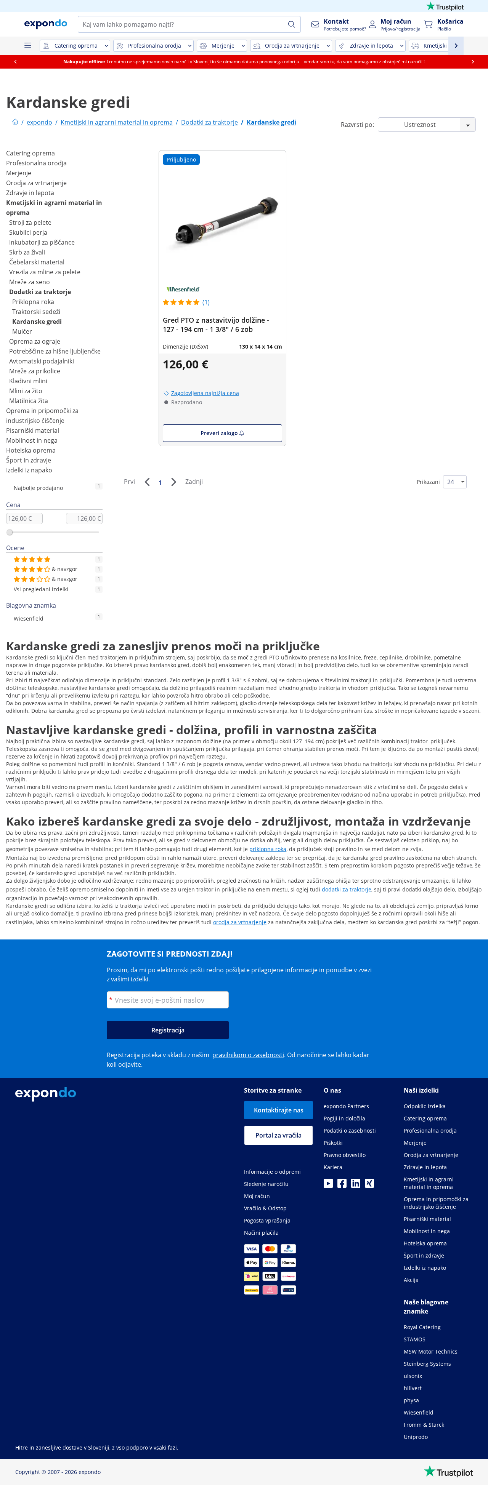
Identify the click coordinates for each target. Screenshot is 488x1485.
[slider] (9, 532)
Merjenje (18, 173)
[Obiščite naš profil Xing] (369, 1185)
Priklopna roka (33, 302)
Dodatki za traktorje (40, 292)
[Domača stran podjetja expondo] (15, 122)
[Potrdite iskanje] (292, 24)
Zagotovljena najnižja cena (205, 393)
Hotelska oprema (31, 450)
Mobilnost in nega (32, 440)
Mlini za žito (25, 391)
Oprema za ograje (34, 341)
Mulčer (22, 331)
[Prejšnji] (147, 482)
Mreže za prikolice (34, 371)
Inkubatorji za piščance (42, 242)
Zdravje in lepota (30, 193)
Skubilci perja (28, 232)
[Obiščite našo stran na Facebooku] (342, 1185)
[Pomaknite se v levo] (15, 62)
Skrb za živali (27, 252)
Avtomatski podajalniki (41, 361)
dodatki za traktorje (346, 889)
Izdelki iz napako (29, 470)
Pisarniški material (32, 430)
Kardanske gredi (37, 321)
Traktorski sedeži (36, 311)
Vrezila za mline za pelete (44, 272)
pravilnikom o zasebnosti (248, 1055)
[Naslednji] (173, 482)
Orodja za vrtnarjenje (36, 183)
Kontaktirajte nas (278, 1110)
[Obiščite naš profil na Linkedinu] (355, 1185)
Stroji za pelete (30, 222)
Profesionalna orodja (36, 163)
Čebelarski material (36, 262)
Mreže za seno (29, 282)
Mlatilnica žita (28, 401)
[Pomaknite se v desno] (473, 62)
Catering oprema (30, 153)
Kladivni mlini (28, 381)
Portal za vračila (278, 1135)
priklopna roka (267, 849)
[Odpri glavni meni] (27, 45)
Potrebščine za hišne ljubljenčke (55, 351)
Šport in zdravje (28, 460)
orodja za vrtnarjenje (239, 922)
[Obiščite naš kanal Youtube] (328, 1185)
